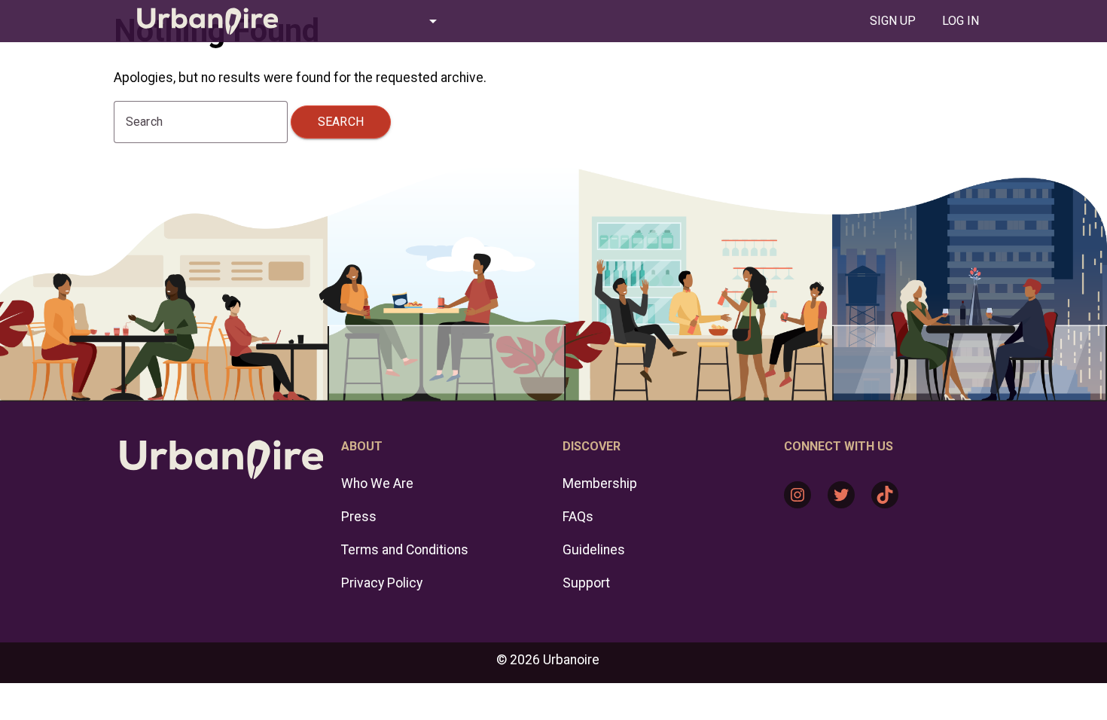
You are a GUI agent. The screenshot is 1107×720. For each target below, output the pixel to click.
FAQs (578, 516)
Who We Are (377, 483)
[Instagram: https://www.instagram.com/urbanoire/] (797, 494)
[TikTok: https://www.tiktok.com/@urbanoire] (884, 494)
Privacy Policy (381, 582)
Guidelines (594, 549)
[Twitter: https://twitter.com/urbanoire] (841, 494)
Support (586, 582)
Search (341, 121)
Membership (600, 483)
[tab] (892, 21)
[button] (375, 21)
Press (359, 516)
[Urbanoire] (200, 21)
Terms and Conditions (404, 549)
